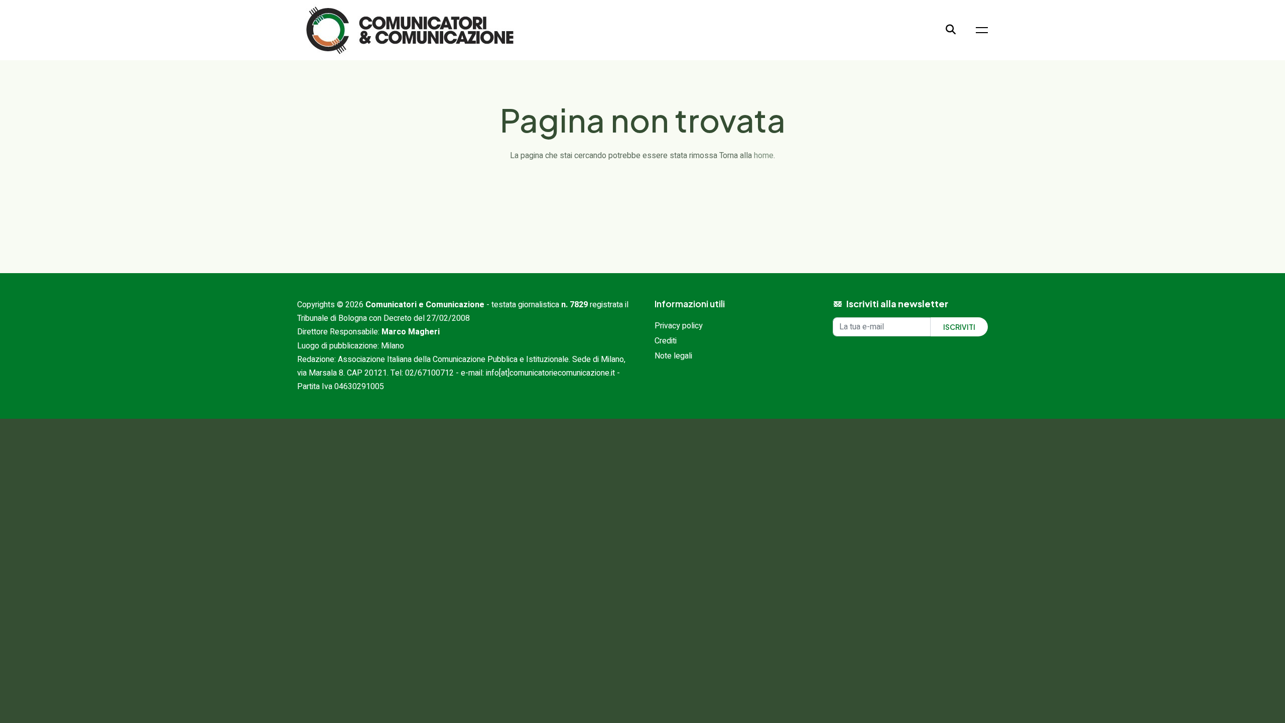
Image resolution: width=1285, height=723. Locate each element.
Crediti (666, 341)
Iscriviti (959, 326)
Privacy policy (679, 326)
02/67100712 (429, 373)
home (764, 156)
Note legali (673, 356)
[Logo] (410, 30)
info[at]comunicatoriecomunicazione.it (550, 373)
